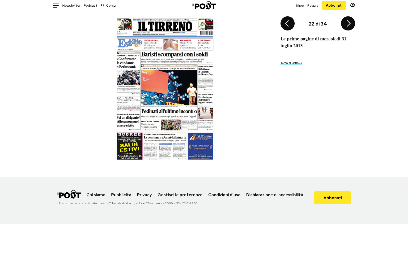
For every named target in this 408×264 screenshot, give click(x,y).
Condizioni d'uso (224, 194)
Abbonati (334, 5)
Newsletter (71, 5)
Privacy (144, 194)
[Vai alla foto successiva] (348, 23)
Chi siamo (96, 194)
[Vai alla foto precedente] (287, 23)
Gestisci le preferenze (180, 194)
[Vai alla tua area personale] (352, 5)
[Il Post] (204, 5)
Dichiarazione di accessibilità (274, 194)
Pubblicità (121, 194)
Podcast (90, 5)
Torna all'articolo (291, 63)
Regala (312, 5)
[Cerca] (102, 5)
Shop (300, 5)
